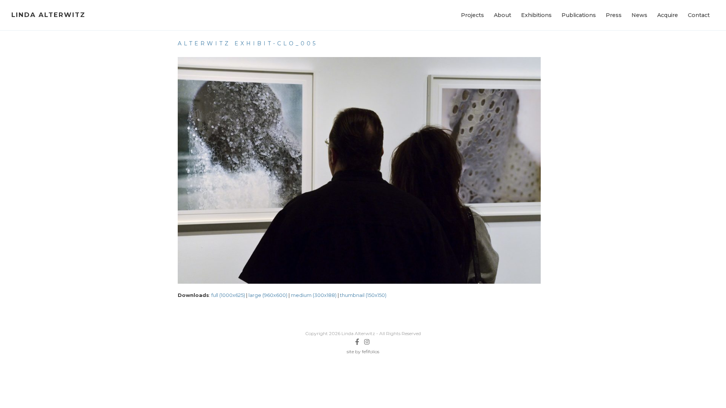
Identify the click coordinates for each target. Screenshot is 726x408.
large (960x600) (267, 295)
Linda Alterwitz (48, 15)
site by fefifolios (363, 351)
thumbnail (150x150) (363, 295)
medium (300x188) (314, 295)
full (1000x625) (228, 295)
